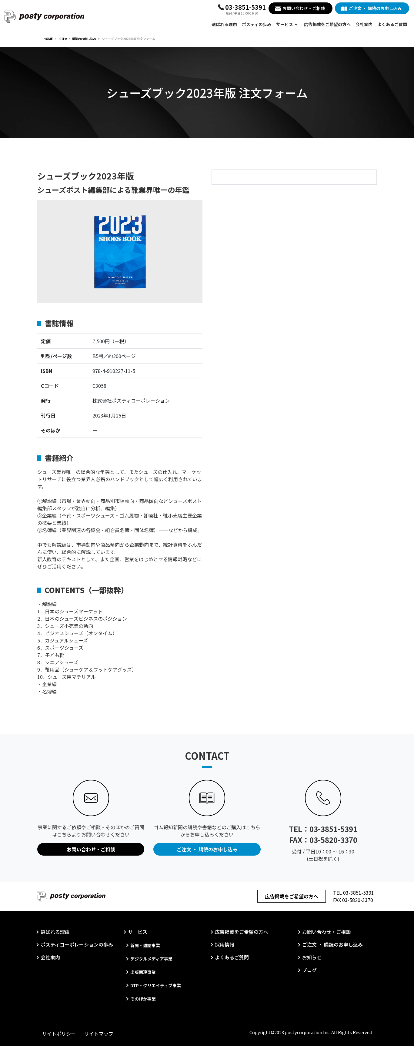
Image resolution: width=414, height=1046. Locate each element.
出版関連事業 (143, 972)
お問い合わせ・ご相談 (303, 8)
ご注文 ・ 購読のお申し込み (375, 8)
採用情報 (224, 944)
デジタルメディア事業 (151, 959)
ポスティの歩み (256, 24)
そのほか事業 (143, 999)
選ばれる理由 (224, 24)
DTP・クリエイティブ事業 (155, 985)
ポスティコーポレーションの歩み (77, 944)
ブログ (309, 970)
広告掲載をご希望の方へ (327, 24)
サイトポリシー (59, 1033)
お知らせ (312, 957)
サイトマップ (98, 1033)
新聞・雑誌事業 (145, 945)
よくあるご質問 (392, 24)
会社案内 (364, 24)
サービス (284, 24)
